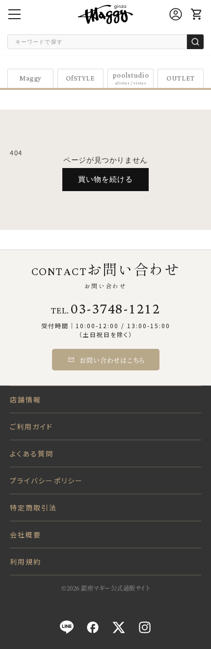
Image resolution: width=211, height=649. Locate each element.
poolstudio (130, 78)
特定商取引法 (33, 507)
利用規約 (25, 561)
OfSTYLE (80, 78)
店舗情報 (25, 399)
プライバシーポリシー (46, 480)
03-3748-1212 (115, 309)
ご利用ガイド (31, 426)
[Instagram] (145, 627)
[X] (119, 627)
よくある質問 (32, 453)
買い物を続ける (105, 179)
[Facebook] (93, 627)
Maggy (30, 78)
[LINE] (67, 627)
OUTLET (180, 78)
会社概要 (25, 534)
